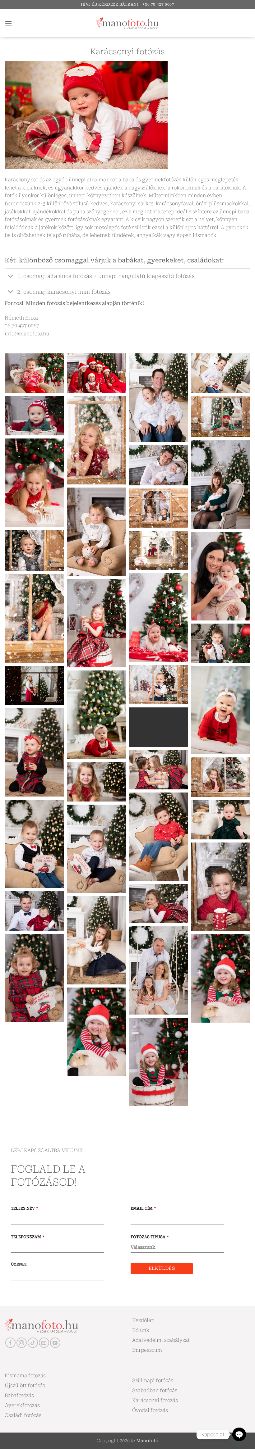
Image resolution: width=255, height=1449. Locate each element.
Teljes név (24, 1208)
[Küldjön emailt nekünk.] (44, 1343)
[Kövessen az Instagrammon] (21, 1343)
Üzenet (19, 1264)
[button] (8, 23)
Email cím (143, 1208)
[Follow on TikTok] (33, 1343)
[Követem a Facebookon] (10, 1343)
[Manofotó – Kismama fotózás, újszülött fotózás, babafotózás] (127, 23)
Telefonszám (27, 1237)
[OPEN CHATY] (239, 1434)
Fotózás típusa (150, 1237)
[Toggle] (11, 277)
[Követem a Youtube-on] (55, 1343)
